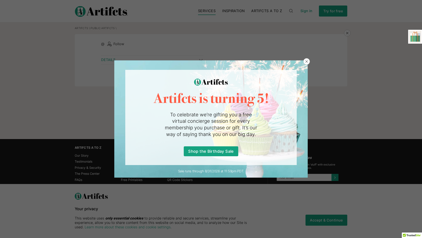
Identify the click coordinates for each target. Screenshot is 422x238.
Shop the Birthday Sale (211, 151)
